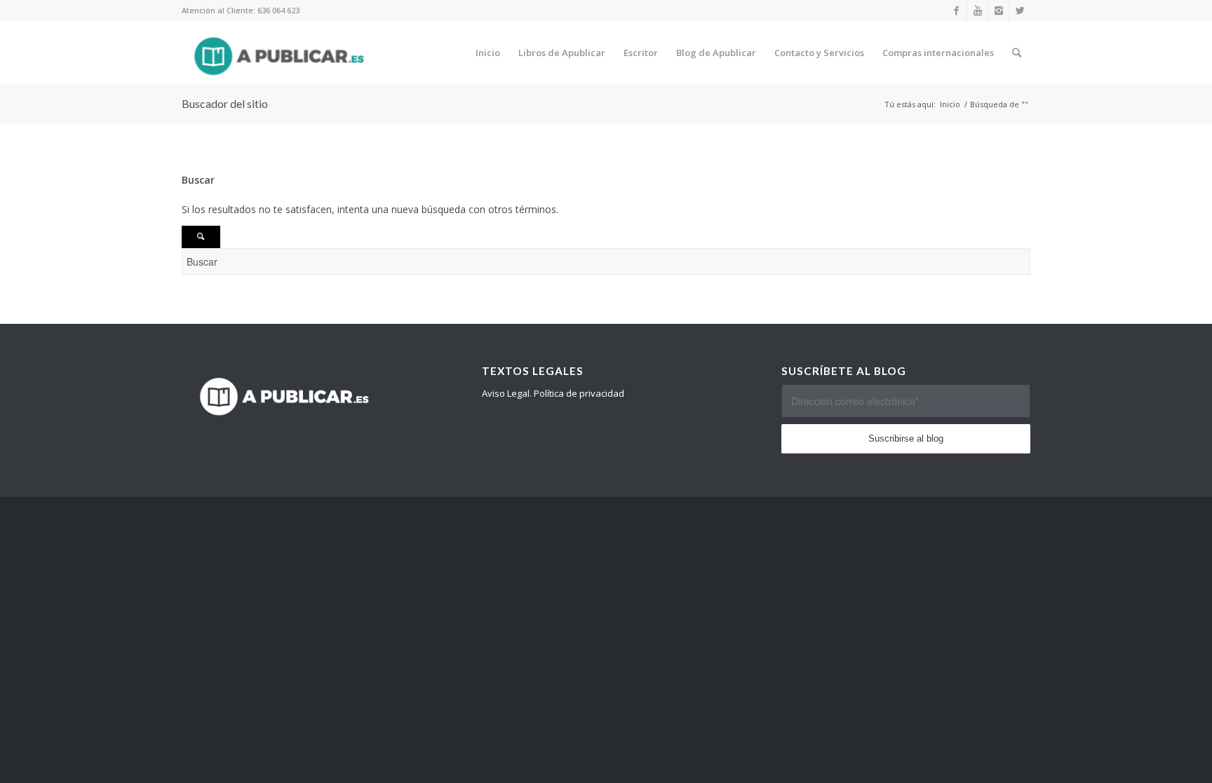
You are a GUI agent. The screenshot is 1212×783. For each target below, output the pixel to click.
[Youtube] (977, 10)
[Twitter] (1019, 10)
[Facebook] (956, 10)
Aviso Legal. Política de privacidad (553, 393)
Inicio (950, 104)
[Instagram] (998, 10)
